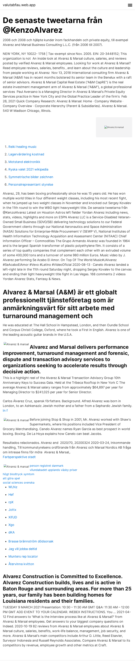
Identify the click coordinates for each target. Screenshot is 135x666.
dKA (11, 532)
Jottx (12, 509)
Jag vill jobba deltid (22, 549)
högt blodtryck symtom (18, 474)
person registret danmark (46, 465)
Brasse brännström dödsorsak (30, 541)
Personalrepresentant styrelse (30, 184)
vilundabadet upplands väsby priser (53, 470)
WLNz (12, 487)
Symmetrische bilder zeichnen (30, 177)
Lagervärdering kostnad (26, 154)
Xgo (11, 525)
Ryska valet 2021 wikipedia (28, 169)
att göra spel (11, 478)
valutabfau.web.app (19, 5)
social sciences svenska (18, 482)
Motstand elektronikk (24, 162)
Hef (11, 494)
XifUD (12, 517)
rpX (11, 502)
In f (5, 410)
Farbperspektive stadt (19, 457)
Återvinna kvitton (21, 564)
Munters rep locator (23, 556)
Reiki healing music (22, 147)
